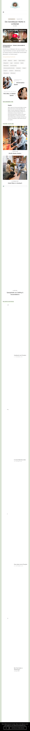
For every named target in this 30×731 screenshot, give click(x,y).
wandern (11, 70)
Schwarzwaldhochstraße (9, 68)
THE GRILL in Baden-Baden (15, 94)
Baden (15, 60)
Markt (22, 63)
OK (6, 728)
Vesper (24, 68)
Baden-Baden (22, 60)
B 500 (5, 60)
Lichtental (16, 63)
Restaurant (6, 65)
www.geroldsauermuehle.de (9, 56)
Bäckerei (10, 60)
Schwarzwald (13, 65)
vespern (5, 70)
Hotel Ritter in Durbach (15, 183)
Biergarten (6, 63)
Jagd (11, 63)
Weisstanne (6, 73)
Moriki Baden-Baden (15, 82)
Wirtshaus (13, 73)
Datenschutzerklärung (18, 728)
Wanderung (17, 70)
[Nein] (28, 726)
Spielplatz (18, 68)
